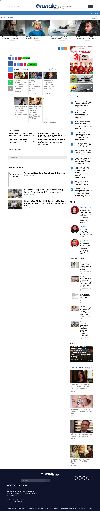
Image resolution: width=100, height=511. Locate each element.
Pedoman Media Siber (68, 508)
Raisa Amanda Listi (85, 207)
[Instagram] (16, 58)
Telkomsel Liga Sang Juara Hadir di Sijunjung (44, 173)
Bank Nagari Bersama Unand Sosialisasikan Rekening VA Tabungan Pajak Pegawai (22, 141)
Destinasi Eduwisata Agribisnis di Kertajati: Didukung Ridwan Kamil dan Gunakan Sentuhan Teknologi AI (84, 328)
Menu (95, 13)
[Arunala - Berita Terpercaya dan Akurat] (50, 6)
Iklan (46, 508)
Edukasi (26, 175)
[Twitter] (62, 48)
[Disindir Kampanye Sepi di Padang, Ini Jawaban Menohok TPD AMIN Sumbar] (75, 308)
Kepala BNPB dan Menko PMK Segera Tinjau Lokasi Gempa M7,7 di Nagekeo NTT (83, 160)
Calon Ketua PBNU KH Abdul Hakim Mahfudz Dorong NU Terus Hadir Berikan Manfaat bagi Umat (45, 203)
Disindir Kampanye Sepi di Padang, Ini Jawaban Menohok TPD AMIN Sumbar (85, 310)
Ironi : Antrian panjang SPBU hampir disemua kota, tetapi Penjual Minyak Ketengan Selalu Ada (85, 248)
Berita (18, 49)
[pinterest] (19, 58)
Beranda (11, 49)
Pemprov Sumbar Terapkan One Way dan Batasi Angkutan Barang (86, 266)
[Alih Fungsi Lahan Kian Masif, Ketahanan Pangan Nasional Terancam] (75, 229)
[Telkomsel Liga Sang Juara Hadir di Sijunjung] (15, 179)
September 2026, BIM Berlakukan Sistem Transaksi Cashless (82, 182)
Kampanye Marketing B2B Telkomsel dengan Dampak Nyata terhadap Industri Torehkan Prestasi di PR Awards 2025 (51, 142)
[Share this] (10, 63)
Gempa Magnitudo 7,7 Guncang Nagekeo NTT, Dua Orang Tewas (83, 144)
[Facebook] (59, 48)
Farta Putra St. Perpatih (84, 241)
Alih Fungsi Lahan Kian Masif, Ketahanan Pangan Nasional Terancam (86, 233)
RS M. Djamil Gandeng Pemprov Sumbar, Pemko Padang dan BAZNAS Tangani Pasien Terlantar (83, 125)
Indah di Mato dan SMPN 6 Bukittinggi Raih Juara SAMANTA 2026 (83, 152)
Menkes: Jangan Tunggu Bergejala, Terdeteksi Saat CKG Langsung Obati (83, 104)
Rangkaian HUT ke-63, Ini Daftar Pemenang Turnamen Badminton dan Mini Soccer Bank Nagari (51, 135)
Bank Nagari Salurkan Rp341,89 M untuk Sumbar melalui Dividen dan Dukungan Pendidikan (83, 114)
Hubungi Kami (82, 508)
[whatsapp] (26, 58)
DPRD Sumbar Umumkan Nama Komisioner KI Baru (85, 296)
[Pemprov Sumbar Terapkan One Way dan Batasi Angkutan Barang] (75, 264)
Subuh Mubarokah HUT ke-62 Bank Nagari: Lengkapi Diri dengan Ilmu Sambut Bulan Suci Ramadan (86, 281)
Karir (90, 508)
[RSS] (65, 48)
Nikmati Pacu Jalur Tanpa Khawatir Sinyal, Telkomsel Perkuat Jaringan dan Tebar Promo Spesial (82, 136)
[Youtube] (87, 478)
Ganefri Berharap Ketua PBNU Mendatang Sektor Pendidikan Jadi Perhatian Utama (43, 191)
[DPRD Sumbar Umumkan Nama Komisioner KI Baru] (75, 296)
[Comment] (10, 88)
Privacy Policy (54, 508)
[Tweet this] (10, 69)
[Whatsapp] (10, 82)
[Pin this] (10, 76)
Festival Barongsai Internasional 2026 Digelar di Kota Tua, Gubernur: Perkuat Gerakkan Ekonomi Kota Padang (81, 352)
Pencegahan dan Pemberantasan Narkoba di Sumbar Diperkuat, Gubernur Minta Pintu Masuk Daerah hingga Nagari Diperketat (83, 193)
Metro (25, 208)
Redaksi (40, 508)
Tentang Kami (31, 508)
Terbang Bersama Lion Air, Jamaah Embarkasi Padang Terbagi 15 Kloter (21, 134)
